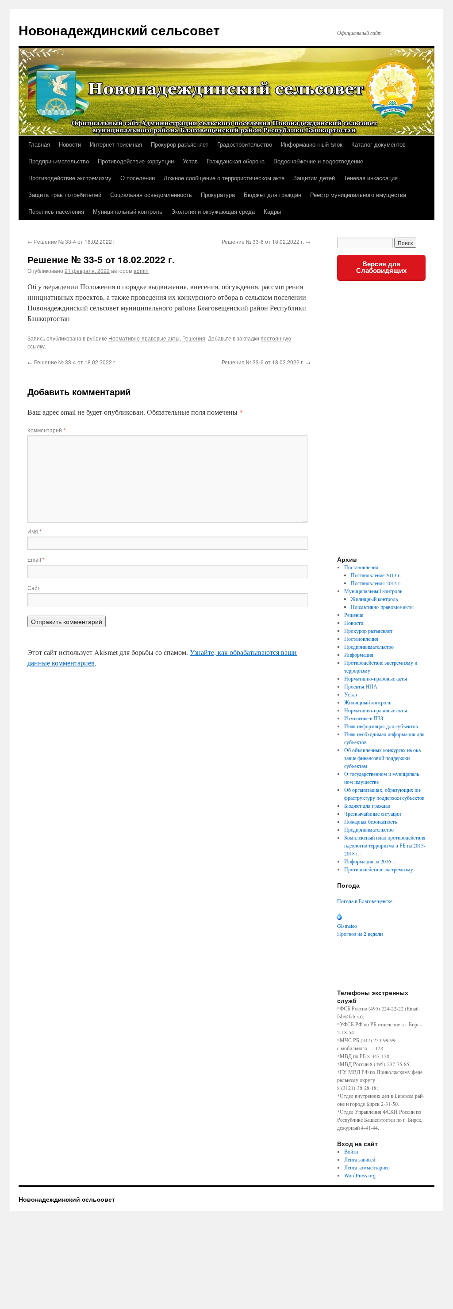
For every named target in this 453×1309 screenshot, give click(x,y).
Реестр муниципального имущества (358, 194)
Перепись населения (56, 211)
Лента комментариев (367, 1167)
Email (36, 559)
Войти (351, 1151)
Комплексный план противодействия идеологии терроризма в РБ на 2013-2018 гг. (385, 845)
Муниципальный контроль (127, 211)
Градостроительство (244, 144)
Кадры (272, 211)
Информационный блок (311, 144)
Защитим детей (314, 178)
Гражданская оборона (236, 161)
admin (141, 270)
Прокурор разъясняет (179, 144)
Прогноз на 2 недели (360, 933)
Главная (39, 144)
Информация (358, 654)
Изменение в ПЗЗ (363, 718)
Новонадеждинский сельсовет (119, 29)
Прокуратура (218, 194)
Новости (70, 144)
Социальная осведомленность (151, 194)
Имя (34, 531)
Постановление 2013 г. (376, 575)
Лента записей (359, 1159)
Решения (193, 338)
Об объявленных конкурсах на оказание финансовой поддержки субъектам (383, 757)
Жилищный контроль (374, 598)
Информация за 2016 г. (370, 861)
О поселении (137, 178)
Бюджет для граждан (272, 194)
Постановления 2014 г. (376, 582)
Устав (190, 161)
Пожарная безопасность (370, 821)
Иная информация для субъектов (381, 726)
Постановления (361, 567)
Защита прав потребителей (64, 194)
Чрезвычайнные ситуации (372, 813)
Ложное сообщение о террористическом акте (224, 178)
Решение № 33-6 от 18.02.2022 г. (266, 241)
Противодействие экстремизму (69, 178)
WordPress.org (360, 1175)
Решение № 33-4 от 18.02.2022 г (71, 241)
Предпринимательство (58, 161)
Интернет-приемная (116, 144)
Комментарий (46, 430)
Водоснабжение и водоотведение (318, 161)
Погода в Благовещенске (364, 900)
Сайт (33, 587)
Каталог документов (378, 144)
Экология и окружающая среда (213, 211)
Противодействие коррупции (136, 161)
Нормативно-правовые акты (144, 338)
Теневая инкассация (371, 178)
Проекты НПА (360, 686)
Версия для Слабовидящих (381, 267)
